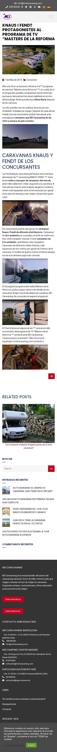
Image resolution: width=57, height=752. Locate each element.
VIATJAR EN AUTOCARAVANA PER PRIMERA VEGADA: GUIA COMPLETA (28, 501)
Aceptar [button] (31, 745)
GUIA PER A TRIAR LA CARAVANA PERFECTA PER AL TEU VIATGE (29, 522)
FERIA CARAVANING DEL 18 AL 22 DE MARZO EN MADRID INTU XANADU (30, 510)
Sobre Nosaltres (13, 599)
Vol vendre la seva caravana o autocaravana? (24, 699)
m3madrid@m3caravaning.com (19, 664)
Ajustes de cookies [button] (14, 745)
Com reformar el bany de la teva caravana (28, 444)
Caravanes (32, 80)
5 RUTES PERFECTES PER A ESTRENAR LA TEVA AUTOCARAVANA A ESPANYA (25, 533)
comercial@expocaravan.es (18, 680)
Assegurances (9, 704)
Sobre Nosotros (12, 611)
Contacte (6, 709)
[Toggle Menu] (50, 16)
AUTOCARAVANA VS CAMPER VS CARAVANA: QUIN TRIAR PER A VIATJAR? (33, 489)
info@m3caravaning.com (30, 3)
